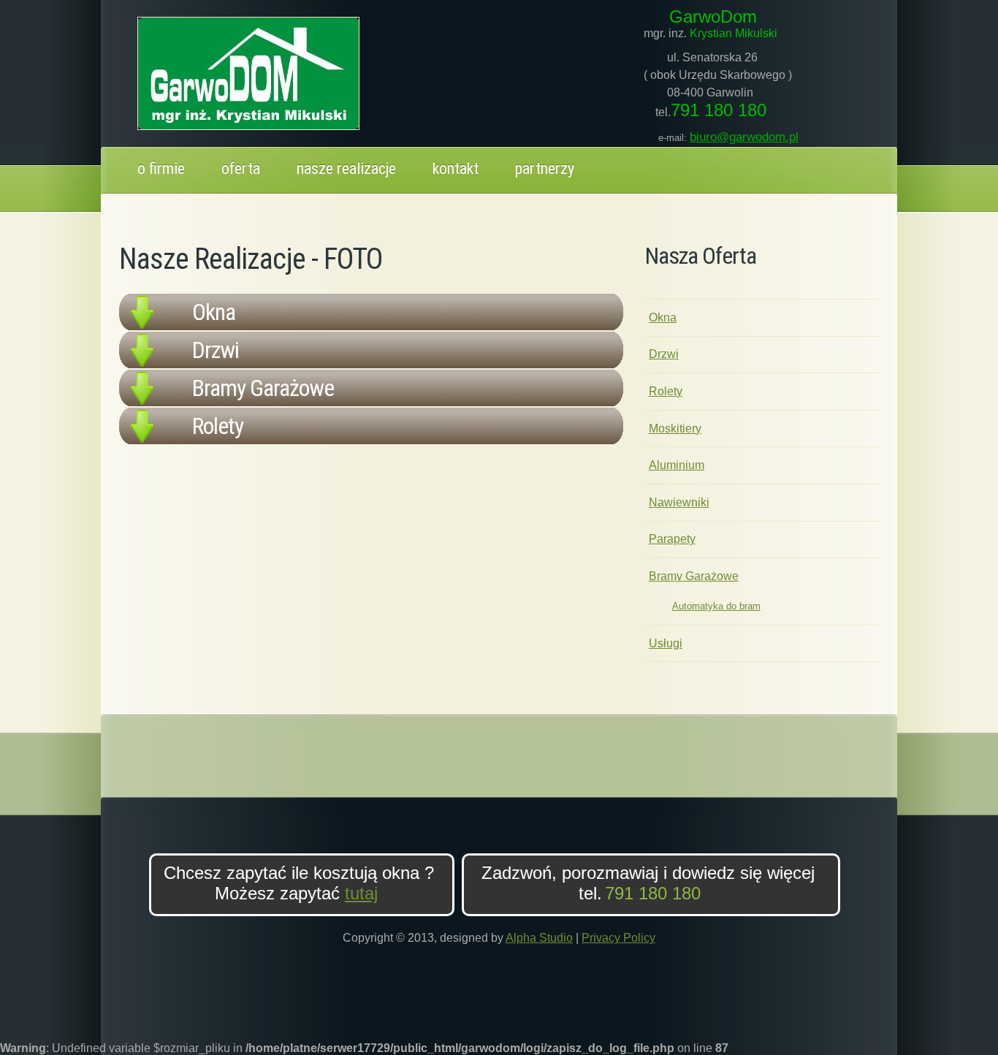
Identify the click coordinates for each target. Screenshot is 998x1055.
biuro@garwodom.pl (744, 137)
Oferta (240, 168)
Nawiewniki (679, 502)
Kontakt (456, 168)
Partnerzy (544, 168)
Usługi (665, 643)
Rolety (665, 391)
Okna (663, 317)
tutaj (361, 893)
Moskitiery (675, 428)
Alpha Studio (539, 938)
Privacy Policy (618, 938)
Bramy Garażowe (694, 576)
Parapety (672, 539)
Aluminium (676, 465)
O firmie (161, 168)
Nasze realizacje (346, 168)
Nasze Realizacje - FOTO (250, 259)
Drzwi (664, 354)
